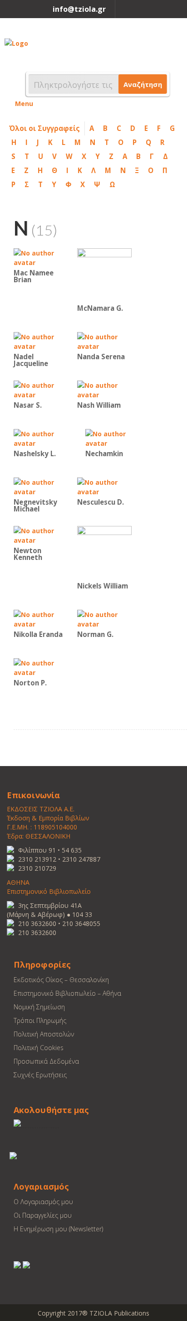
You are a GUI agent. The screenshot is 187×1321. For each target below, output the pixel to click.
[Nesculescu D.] (104, 486)
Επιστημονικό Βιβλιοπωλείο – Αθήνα (67, 993)
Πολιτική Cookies (39, 1047)
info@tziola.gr (79, 9)
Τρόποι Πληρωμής (40, 1020)
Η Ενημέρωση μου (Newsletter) (58, 1229)
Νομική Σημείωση (39, 1007)
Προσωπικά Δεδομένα (46, 1061)
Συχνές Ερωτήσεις (40, 1074)
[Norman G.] (104, 618)
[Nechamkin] (112, 438)
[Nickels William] (104, 552)
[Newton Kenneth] (41, 534)
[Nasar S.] (41, 389)
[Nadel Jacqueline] (41, 341)
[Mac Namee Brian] (41, 257)
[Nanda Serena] (104, 341)
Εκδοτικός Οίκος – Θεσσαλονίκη (61, 979)
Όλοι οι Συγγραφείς (44, 128)
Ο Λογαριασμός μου (43, 1201)
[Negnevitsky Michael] (41, 486)
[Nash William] (104, 389)
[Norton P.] (41, 667)
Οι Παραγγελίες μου (43, 1215)
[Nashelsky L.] (41, 438)
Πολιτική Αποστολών (44, 1034)
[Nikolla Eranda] (41, 618)
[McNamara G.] (104, 274)
